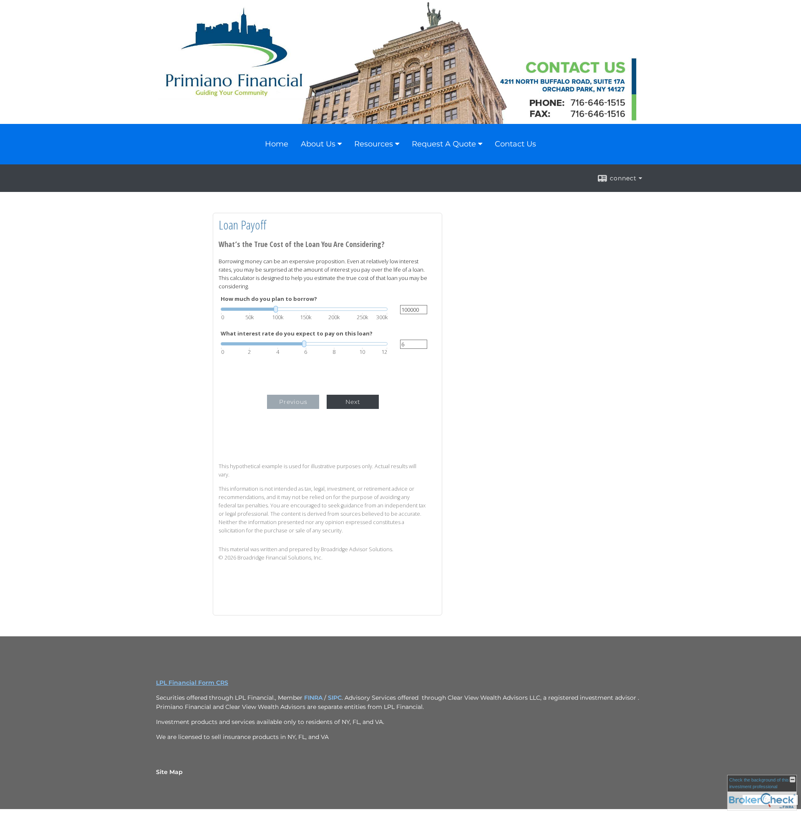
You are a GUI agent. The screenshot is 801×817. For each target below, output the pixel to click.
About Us (318, 144)
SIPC (335, 697)
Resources (373, 144)
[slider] (304, 309)
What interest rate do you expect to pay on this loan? (297, 333)
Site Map (169, 772)
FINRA (313, 697)
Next (352, 402)
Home (276, 144)
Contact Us (515, 144)
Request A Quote (444, 144)
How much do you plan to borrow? (269, 299)
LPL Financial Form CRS (192, 682)
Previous (293, 402)
